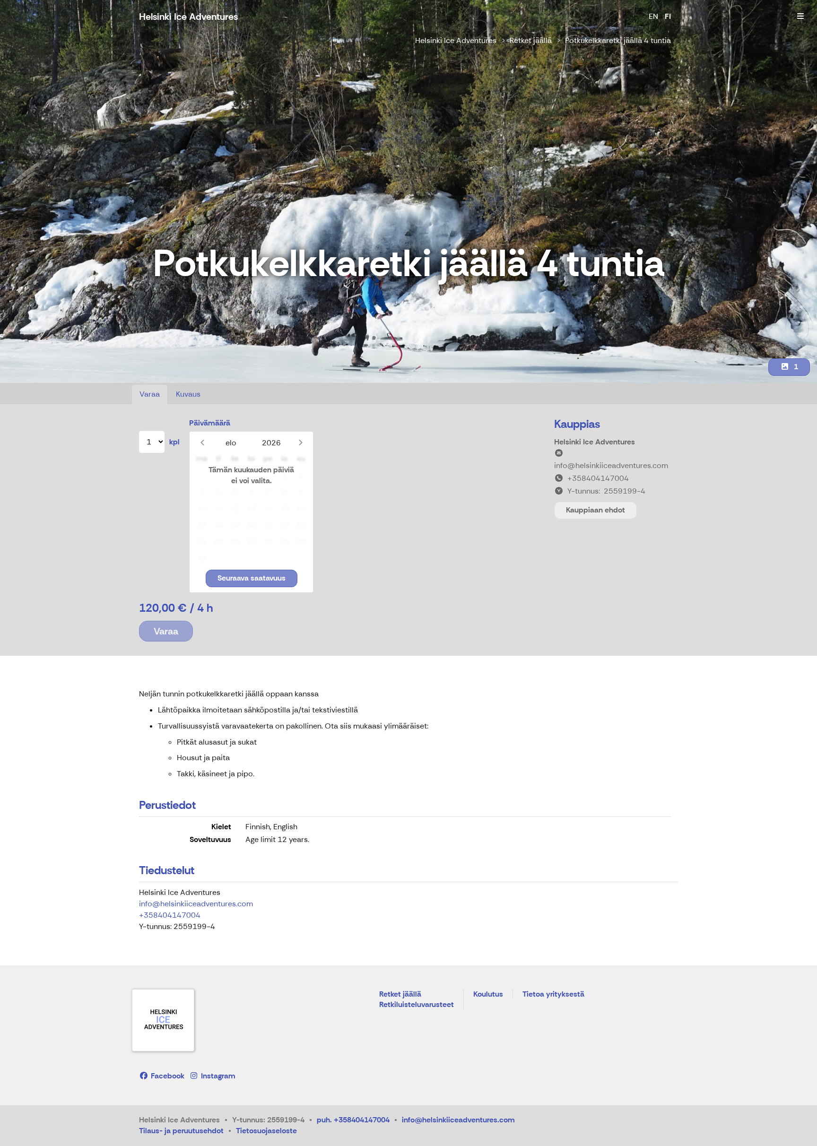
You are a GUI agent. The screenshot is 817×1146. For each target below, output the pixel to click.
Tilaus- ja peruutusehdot (181, 1131)
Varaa (149, 394)
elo (231, 443)
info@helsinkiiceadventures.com (196, 904)
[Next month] (300, 442)
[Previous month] (202, 442)
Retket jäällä (531, 40)
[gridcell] (201, 476)
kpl (174, 442)
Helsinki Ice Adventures (455, 40)
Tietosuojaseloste (266, 1131)
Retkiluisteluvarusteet (416, 1004)
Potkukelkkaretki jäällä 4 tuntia (618, 40)
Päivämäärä (209, 423)
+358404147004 (169, 915)
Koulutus (488, 994)
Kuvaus (188, 394)
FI (668, 16)
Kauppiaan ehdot (595, 510)
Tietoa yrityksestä (553, 994)
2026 (271, 443)
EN (653, 16)
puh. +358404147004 (353, 1120)
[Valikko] (800, 16)
